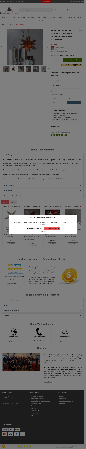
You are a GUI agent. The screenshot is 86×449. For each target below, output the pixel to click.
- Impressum (43, 232)
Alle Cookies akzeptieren (52, 228)
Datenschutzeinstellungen (34, 228)
